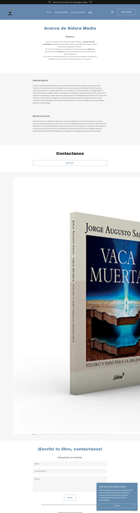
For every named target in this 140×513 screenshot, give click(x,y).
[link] (10, 12)
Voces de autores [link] (78, 12)
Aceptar (117, 505)
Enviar (70, 498)
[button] (91, 12)
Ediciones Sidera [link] (61, 12)
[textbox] (70, 463)
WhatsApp (70, 163)
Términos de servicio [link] (87, 504)
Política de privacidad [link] (74, 504)
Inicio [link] (48, 12)
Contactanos (126, 12)
